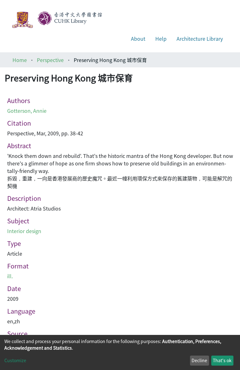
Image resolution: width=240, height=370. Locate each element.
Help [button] (161, 38)
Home (19, 60)
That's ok (222, 360)
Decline (199, 360)
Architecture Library (200, 38)
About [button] (138, 38)
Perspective (50, 60)
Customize (15, 360)
